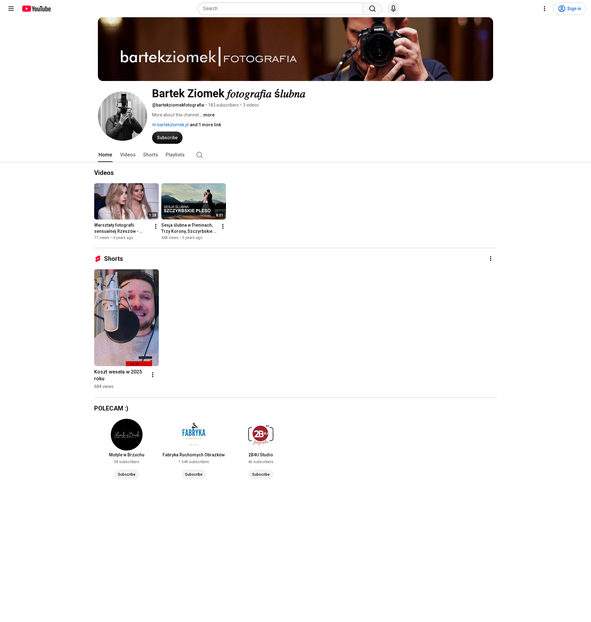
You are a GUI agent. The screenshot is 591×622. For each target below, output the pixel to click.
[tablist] (295, 154)
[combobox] (282, 8)
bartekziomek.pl (172, 124)
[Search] (372, 8)
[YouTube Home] (36, 8)
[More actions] (156, 226)
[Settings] (544, 8)
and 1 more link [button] (205, 124)
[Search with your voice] (393, 8)
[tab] (105, 154)
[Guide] (11, 8)
